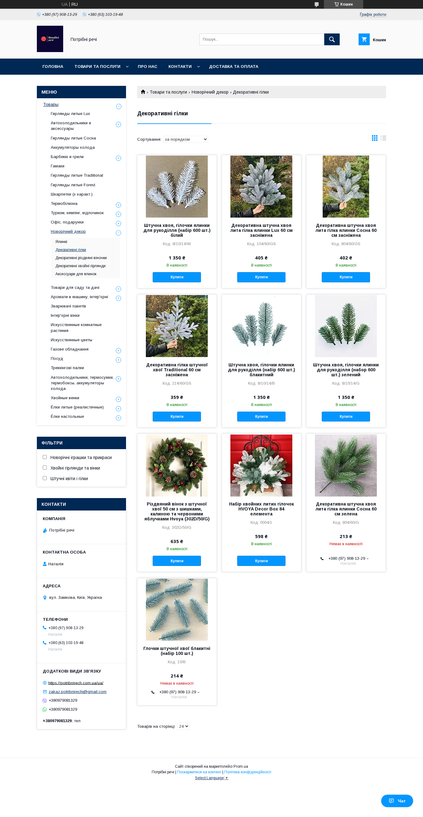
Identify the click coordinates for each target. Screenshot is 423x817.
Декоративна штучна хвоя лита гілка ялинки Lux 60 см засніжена (261, 230)
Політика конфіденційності (247, 772)
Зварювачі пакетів (68, 306)
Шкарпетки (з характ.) (72, 194)
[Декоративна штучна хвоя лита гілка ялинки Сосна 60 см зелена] (346, 465)
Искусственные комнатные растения (76, 327)
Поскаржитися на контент (199, 772)
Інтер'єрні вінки (65, 315)
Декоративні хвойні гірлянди (80, 266)
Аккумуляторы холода (73, 147)
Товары (51, 104)
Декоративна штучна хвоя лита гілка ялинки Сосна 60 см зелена (346, 508)
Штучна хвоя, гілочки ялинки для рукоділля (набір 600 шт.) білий (177, 230)
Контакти (180, 66)
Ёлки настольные (67, 416)
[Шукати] (332, 39)
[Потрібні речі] (50, 50)
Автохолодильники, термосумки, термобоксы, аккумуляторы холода (82, 383)
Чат (402, 800)
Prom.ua (240, 766)
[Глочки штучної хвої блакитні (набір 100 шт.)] (176, 609)
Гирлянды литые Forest (73, 185)
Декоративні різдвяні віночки (81, 258)
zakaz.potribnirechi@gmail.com (78, 691)
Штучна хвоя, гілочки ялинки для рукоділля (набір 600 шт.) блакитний (261, 369)
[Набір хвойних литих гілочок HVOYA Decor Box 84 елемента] (261, 465)
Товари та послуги (97, 66)
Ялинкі (61, 242)
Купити (177, 277)
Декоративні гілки (70, 250)
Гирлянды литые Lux (70, 113)
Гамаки (57, 166)
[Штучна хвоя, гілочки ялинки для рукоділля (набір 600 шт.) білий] (176, 186)
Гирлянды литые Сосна (73, 138)
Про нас (147, 66)
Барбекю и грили (67, 156)
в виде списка (383, 139)
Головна (52, 66)
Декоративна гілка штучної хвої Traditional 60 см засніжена (177, 369)
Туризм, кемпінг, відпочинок (77, 212)
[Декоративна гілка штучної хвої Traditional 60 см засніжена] (176, 326)
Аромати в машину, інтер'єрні (79, 296)
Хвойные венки (65, 397)
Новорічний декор (210, 92)
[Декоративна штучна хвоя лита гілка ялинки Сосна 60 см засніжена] (346, 186)
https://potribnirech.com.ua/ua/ (75, 682)
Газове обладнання (70, 349)
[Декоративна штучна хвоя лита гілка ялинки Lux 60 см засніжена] (261, 186)
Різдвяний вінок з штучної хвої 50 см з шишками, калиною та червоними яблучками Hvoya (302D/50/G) (177, 511)
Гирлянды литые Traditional (77, 175)
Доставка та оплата (233, 66)
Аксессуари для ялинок (75, 274)
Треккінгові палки (67, 367)
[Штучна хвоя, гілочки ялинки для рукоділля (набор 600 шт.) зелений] (346, 326)
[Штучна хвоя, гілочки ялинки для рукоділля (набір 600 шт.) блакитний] (261, 326)
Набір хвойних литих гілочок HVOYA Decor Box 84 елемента (261, 508)
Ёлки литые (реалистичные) (77, 407)
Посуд (57, 358)
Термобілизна (64, 203)
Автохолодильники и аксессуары (71, 126)
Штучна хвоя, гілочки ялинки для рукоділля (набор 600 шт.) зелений (346, 369)
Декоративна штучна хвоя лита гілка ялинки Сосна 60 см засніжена (346, 230)
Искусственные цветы (71, 340)
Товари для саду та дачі (75, 287)
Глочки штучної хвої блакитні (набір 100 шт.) (176, 651)
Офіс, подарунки (67, 222)
